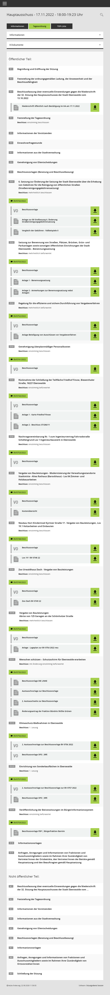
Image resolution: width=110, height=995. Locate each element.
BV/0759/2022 (20, 822)
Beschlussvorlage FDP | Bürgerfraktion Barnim (43, 831)
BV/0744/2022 (20, 396)
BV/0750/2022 (20, 492)
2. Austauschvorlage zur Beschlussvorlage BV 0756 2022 (47, 744)
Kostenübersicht (29, 511)
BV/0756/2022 (20, 736)
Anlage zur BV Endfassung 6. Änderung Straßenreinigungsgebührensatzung (39, 221)
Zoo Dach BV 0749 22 (31, 601)
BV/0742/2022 (20, 201)
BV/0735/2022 (20, 672)
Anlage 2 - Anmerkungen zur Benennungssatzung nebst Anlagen (47, 291)
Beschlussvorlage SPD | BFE (34, 755)
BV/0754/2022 (20, 629)
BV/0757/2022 (20, 779)
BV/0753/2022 (20, 452)
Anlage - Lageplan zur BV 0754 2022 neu (40, 648)
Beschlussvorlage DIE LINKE (34, 681)
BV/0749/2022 (20, 582)
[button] (95, 107)
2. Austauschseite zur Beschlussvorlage (40, 701)
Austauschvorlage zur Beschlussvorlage (40, 691)
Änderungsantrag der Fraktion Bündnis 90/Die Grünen (47, 711)
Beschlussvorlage (30, 209)
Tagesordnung (39, 26)
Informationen (17, 26)
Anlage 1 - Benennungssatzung (36, 280)
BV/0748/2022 (20, 539)
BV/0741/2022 (20, 359)
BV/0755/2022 (20, 261)
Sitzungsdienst (94, 985)
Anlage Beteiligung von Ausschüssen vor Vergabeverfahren (49, 335)
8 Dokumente (16, 44)
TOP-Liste (61, 26)
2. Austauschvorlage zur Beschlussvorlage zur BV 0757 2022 (49, 788)
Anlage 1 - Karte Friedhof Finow (36, 415)
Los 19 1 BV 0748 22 (31, 558)
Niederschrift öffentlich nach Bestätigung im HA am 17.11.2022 (51, 106)
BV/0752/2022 (20, 316)
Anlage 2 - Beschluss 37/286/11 (36, 425)
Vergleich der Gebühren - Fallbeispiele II (40, 230)
